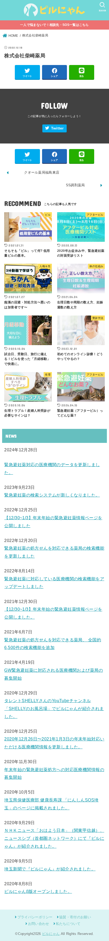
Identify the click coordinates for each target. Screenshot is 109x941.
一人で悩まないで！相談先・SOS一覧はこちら (54, 25)
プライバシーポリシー (34, 917)
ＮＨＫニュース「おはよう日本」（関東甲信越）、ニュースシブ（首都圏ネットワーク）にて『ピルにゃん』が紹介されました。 (54, 838)
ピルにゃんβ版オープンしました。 (38, 891)
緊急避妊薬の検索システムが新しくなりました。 (52, 495)
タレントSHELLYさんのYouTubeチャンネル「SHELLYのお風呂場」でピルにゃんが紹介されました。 (54, 708)
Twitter (57, 128)
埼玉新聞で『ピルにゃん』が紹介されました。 (50, 868)
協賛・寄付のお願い (75, 917)
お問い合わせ (38, 924)
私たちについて (68, 924)
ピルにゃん (51, 934)
